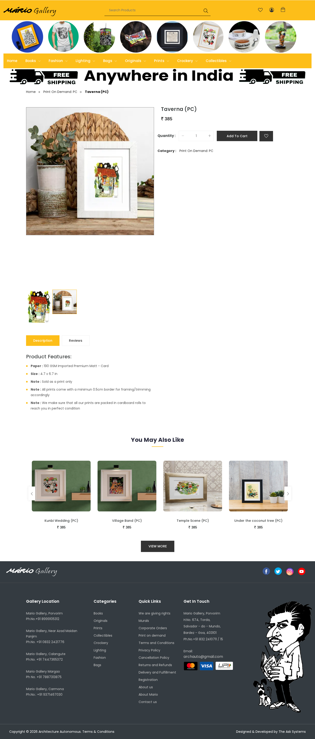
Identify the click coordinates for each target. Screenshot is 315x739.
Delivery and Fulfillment (157, 672)
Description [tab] (42, 340)
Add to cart (237, 136)
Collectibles (217, 60)
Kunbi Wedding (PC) (61, 520)
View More (158, 546)
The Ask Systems (292, 731)
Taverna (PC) (97, 91)
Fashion (56, 60)
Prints (159, 60)
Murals (144, 620)
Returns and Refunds (155, 665)
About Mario (148, 694)
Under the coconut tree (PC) (258, 520)
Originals (133, 60)
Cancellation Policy (154, 657)
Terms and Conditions (156, 643)
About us (146, 687)
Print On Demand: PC (60, 91)
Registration (148, 679)
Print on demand (152, 635)
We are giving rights (154, 613)
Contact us (148, 702)
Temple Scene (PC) (193, 520)
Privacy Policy (149, 650)
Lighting (83, 60)
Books (31, 60)
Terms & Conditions (98, 731)
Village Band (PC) (127, 520)
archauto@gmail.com (203, 656)
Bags (108, 60)
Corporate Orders (153, 628)
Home (12, 60)
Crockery (185, 60)
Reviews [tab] (75, 340)
